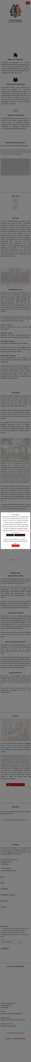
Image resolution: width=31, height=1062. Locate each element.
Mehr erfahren (10, 535)
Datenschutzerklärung (12, 520)
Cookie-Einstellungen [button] (19, 535)
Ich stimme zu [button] (16, 545)
